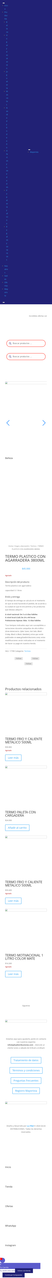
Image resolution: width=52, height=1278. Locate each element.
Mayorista (6, 292)
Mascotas (7, 98)
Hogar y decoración (7, 51)
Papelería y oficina (7, 207)
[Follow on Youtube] (21, 664)
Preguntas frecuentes (26, 1080)
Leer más (13, 757)
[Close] (4, 302)
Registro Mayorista (26, 1090)
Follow (18, 658)
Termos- (34, 546)
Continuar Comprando (13, 1275)
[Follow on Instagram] (28, 659)
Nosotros (6, 269)
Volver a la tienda (24, 1270)
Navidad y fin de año (7, 128)
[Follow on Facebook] (11, 659)
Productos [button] (6, 15)
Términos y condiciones (26, 1070)
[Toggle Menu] (29, 149)
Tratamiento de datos (26, 1060)
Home (10, 546)
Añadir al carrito (17, 827)
